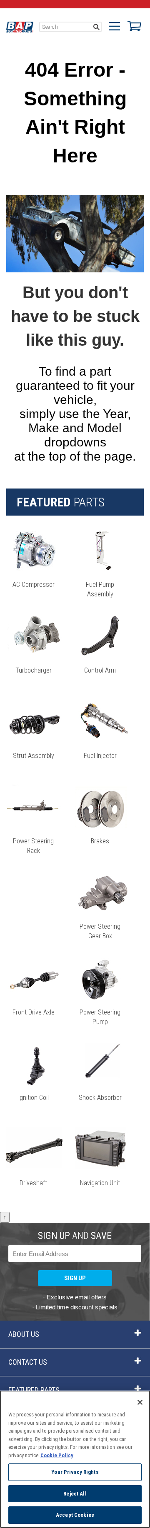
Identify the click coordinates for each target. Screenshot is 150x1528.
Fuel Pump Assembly (100, 589)
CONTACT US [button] (27, 1362)
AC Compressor (33, 584)
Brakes (100, 841)
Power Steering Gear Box (100, 931)
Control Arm (100, 670)
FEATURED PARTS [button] (34, 1390)
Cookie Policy (56, 1455)
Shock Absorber (100, 1098)
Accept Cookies (75, 1515)
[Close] (140, 1402)
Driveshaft (33, 1183)
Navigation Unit (100, 1183)
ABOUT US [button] (23, 1334)
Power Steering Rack (33, 846)
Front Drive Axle (33, 1012)
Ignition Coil (33, 1098)
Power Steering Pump (100, 1017)
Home (19, 27)
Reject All (74, 1494)
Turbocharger (33, 670)
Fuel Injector (100, 756)
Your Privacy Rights (74, 1472)
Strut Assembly (33, 756)
